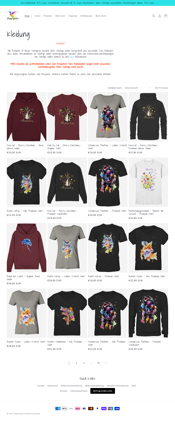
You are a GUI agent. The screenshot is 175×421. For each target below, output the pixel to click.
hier (72, 57)
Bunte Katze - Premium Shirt (103, 276)
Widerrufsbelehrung (94, 385)
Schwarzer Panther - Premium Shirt (107, 210)
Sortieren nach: (115, 88)
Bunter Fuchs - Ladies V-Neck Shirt (26, 341)
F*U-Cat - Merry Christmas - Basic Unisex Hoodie (25, 147)
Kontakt (63, 391)
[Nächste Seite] (106, 363)
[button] (28, 16)
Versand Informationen (118, 385)
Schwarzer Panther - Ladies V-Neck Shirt (107, 147)
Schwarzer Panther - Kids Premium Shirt (106, 343)
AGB (134, 385)
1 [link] (69, 362)
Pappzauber (19, 414)
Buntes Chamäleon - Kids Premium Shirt (64, 343)
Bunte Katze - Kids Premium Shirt (25, 210)
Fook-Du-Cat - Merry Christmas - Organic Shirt (64, 147)
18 (98, 363)
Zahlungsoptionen (79, 391)
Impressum (52, 385)
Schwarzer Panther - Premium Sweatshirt (145, 343)
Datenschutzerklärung (71, 385)
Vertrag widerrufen (102, 391)
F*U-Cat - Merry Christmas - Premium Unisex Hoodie (144, 147)
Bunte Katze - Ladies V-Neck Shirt (66, 276)
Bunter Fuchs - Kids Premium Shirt (147, 276)
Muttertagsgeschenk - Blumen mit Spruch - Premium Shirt (146, 212)
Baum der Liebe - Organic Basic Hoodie (23, 278)
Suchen (41, 385)
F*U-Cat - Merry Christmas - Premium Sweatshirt (62, 212)
